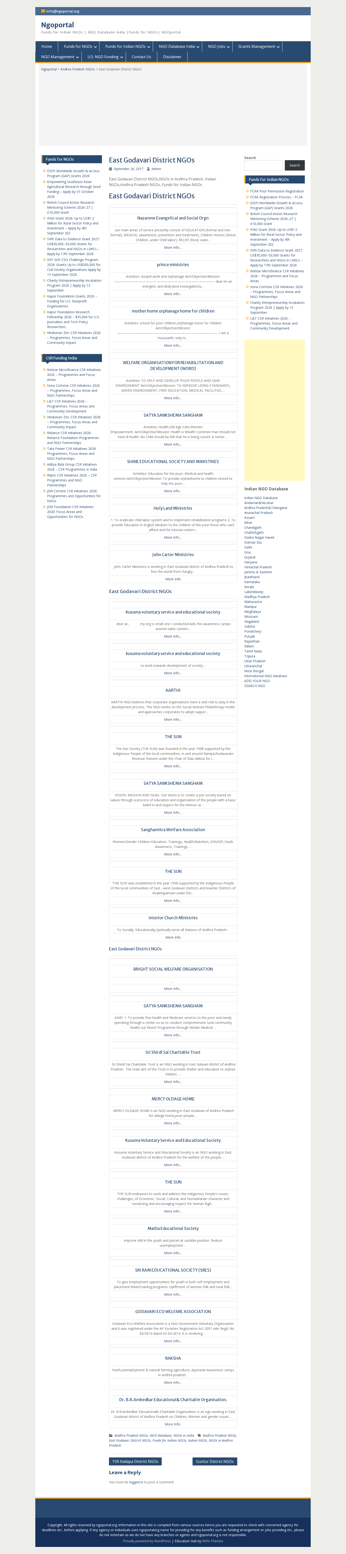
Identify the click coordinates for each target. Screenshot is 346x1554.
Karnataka (252, 582)
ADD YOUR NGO (257, 681)
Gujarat (250, 557)
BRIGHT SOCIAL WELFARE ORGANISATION (173, 969)
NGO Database (161, 1435)
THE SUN (173, 736)
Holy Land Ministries (173, 508)
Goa (247, 552)
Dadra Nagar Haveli (259, 537)
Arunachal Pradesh (258, 512)
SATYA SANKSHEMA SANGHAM (173, 415)
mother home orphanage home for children (173, 311)
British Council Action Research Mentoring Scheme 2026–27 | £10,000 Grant (274, 219)
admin (156, 169)
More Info (173, 579)
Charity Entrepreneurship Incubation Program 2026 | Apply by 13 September (277, 307)
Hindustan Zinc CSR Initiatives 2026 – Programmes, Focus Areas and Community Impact (74, 337)
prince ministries (173, 264)
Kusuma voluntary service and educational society (173, 612)
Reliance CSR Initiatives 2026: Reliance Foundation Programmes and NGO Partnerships (73, 438)
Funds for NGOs (78, 46)
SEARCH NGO (254, 685)
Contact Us (141, 56)
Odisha (249, 626)
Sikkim (249, 646)
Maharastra (253, 601)
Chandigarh (253, 527)
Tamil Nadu (253, 651)
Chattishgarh (254, 532)
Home (46, 46)
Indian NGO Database (261, 498)
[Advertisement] (173, 107)
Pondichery (252, 631)
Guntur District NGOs (215, 1461)
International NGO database (265, 676)
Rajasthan (252, 641)
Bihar (248, 522)
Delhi (248, 547)
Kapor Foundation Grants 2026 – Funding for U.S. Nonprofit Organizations (72, 301)
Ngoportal (57, 25)
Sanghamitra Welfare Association (173, 829)
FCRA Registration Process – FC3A (276, 197)
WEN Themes (212, 1541)
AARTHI (173, 690)
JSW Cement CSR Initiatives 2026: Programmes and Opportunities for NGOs (74, 496)
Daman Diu (253, 542)
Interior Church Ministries (173, 917)
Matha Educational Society (173, 1228)
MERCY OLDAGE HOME (173, 1099)
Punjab (249, 636)
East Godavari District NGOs (130, 1440)
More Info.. (173, 1424)
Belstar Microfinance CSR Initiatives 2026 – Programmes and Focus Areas (277, 276)
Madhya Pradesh (257, 596)
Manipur (250, 606)
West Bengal (254, 671)
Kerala (249, 587)
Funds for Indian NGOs (125, 46)
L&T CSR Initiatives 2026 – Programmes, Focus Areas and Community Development (274, 323)
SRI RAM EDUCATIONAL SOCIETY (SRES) (173, 1270)
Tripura (249, 656)
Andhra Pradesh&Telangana (265, 507)
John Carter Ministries (173, 554)
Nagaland (251, 621)
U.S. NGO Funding (103, 56)
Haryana (250, 562)
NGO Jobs (216, 46)
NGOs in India (183, 1435)
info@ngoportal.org (62, 11)
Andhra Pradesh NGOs (77, 69)
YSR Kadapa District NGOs (135, 1461)
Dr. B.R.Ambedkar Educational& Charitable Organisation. (173, 1399)
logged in (136, 1482)
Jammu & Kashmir (258, 572)
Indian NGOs (197, 1440)
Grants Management (256, 46)
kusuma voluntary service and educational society (173, 653)
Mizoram (251, 616)
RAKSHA (173, 1358)
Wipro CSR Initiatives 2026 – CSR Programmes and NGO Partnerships (72, 480)
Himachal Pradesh (258, 567)
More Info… (173, 247)
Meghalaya (252, 611)
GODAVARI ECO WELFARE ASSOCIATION (173, 1311)
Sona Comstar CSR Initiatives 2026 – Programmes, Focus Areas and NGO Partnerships (276, 292)
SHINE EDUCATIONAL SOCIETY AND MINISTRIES (173, 461)
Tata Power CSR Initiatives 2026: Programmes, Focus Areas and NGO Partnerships (72, 453)
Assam (249, 517)
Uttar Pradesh (255, 661)
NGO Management (57, 56)
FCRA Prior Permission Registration (277, 191)
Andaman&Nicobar (259, 502)
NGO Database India (177, 46)
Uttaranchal (253, 666)
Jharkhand (251, 577)
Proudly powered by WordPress (147, 1541)
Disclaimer (172, 56)
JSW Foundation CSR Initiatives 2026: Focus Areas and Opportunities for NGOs (70, 511)
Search (250, 157)
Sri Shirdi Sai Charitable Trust (173, 1052)
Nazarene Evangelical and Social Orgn (173, 218)
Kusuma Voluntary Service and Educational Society (173, 1140)
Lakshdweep (253, 592)
